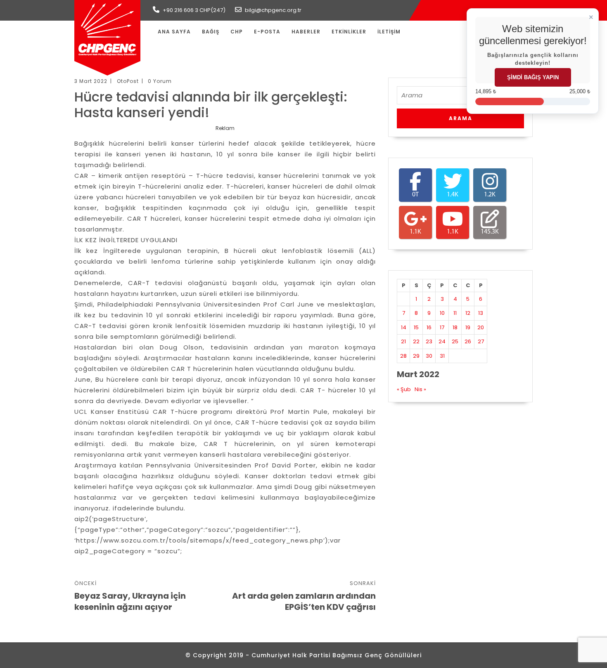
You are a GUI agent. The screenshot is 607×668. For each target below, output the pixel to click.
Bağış (210, 31)
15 (416, 327)
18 (455, 327)
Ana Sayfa (174, 31)
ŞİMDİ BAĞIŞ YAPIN (533, 77)
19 (467, 327)
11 (455, 313)
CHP (236, 31)
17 (442, 327)
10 (442, 313)
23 (429, 341)
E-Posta (267, 31)
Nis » (420, 389)
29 (416, 356)
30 (429, 356)
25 (455, 341)
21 (403, 341)
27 (481, 341)
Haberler (306, 31)
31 (442, 356)
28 (403, 356)
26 (468, 341)
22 (416, 341)
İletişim (389, 31)
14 (403, 327)
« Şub (404, 389)
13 (480, 313)
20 (480, 327)
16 (429, 327)
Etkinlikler (349, 31)
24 (442, 341)
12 (467, 313)
